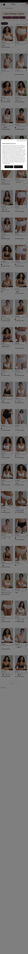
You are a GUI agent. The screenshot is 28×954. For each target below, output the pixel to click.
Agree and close (18, 166)
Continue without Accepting (21, 140)
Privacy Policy (7, 163)
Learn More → (9, 166)
